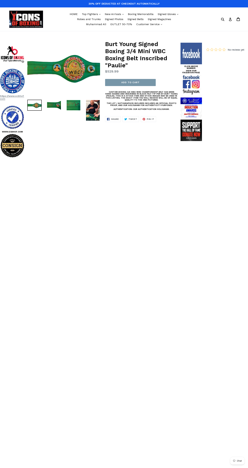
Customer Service (150, 24)
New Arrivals (115, 14)
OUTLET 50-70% (121, 24)
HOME (74, 14)
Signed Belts (136, 19)
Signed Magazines (159, 19)
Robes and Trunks (89, 19)
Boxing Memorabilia (141, 14)
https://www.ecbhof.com (12, 97)
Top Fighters (92, 14)
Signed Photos (114, 19)
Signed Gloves (169, 14)
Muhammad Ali (96, 24)
